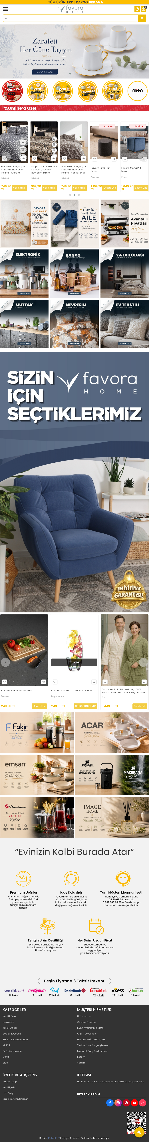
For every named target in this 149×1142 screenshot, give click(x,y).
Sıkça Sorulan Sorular (15, 1099)
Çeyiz (6, 1057)
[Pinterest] (126, 1102)
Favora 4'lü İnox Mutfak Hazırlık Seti (42, 169)
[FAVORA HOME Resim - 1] (74, 108)
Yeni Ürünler (10, 1016)
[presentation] (6, 51)
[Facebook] (110, 1102)
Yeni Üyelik (9, 1087)
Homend (96, 175)
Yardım (81, 1062)
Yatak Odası (10, 1028)
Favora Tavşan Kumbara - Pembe (122, 690)
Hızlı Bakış (23, 159)
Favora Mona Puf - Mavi (11, 170)
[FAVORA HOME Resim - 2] (74, 223)
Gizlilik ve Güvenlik (87, 1033)
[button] (70, 73)
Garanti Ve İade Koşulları (91, 1039)
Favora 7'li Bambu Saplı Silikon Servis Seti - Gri (71, 169)
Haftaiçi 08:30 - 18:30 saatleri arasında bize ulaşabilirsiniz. (110, 1081)
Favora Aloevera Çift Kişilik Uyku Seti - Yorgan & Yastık (73, 691)
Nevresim (8, 1022)
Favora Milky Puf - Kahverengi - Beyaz (23, 690)
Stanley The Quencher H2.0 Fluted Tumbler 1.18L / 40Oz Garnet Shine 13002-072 (134, 169)
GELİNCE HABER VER (115, 185)
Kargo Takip (10, 1081)
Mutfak (7, 1045)
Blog (5, 1062)
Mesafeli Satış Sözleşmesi (92, 1051)
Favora (5, 177)
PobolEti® (54, 1138)
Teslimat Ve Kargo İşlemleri (93, 1045)
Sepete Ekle (20, 187)
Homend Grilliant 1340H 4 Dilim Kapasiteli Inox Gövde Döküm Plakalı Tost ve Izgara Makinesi (103, 169)
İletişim (81, 1057)
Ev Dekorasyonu (12, 1051)
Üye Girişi (8, 1093)
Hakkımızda (84, 1016)
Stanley (125, 175)
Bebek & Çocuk (12, 1033)
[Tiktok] (142, 1102)
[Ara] (142, 18)
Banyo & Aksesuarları (15, 1039)
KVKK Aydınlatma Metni (90, 1028)
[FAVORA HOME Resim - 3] (124, 223)
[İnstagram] (118, 1102)
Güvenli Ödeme (86, 1022)
